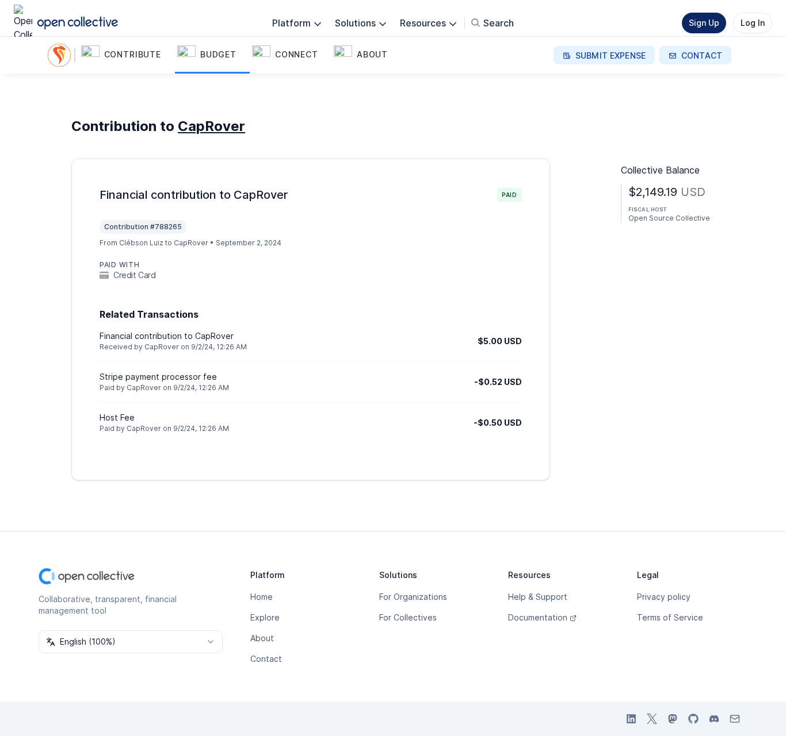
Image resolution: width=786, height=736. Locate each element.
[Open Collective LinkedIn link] (631, 719)
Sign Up (704, 23)
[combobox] (131, 641)
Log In (753, 23)
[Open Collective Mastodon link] (673, 719)
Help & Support (537, 597)
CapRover (211, 126)
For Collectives (408, 617)
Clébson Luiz (141, 242)
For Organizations (413, 597)
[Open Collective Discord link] (714, 719)
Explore (265, 617)
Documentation (537, 617)
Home (261, 597)
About (262, 638)
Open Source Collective (669, 218)
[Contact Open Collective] (735, 719)
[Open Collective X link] (652, 719)
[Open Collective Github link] (693, 719)
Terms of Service (670, 617)
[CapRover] (61, 55)
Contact (266, 659)
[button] (127, 55)
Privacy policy (663, 597)
